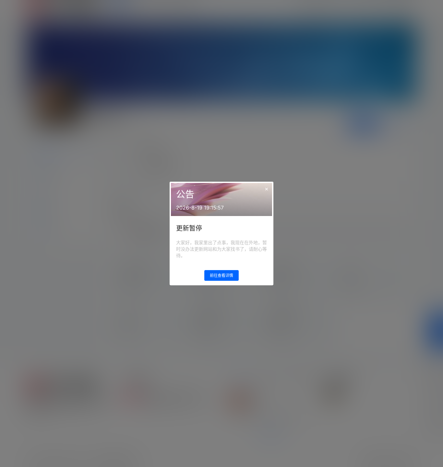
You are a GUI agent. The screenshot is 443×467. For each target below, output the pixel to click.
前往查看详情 (221, 275)
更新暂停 (189, 228)
